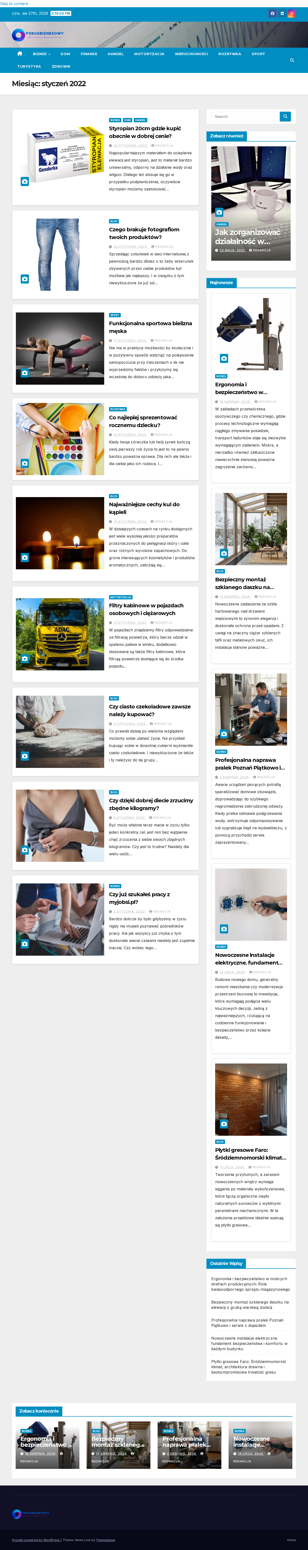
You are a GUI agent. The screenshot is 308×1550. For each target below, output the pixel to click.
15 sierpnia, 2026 (235, 596)
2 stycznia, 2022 (130, 911)
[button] (292, 60)
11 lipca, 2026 (232, 1167)
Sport (258, 54)
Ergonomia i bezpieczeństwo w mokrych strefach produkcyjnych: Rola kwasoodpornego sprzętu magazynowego (250, 1284)
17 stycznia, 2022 (130, 340)
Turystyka (29, 66)
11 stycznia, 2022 (130, 724)
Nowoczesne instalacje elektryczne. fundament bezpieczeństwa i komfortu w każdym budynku (249, 1343)
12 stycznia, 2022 (130, 622)
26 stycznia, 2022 (131, 145)
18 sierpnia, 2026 (235, 401)
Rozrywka (229, 54)
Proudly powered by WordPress (36, 1540)
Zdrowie (61, 66)
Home (291, 1540)
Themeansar (105, 1540)
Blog (113, 221)
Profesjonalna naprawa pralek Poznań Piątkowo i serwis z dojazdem (248, 768)
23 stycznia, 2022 (131, 246)
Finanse (89, 54)
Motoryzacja (149, 54)
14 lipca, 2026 (233, 972)
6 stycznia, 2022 (130, 817)
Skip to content (14, 3)
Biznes (40, 54)
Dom (65, 54)
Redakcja (164, 145)
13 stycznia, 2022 (130, 434)
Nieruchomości (191, 54)
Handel (116, 54)
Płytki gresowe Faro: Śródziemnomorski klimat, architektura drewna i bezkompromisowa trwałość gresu (248, 1367)
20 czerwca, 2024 (236, 250)
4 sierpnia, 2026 (235, 777)
